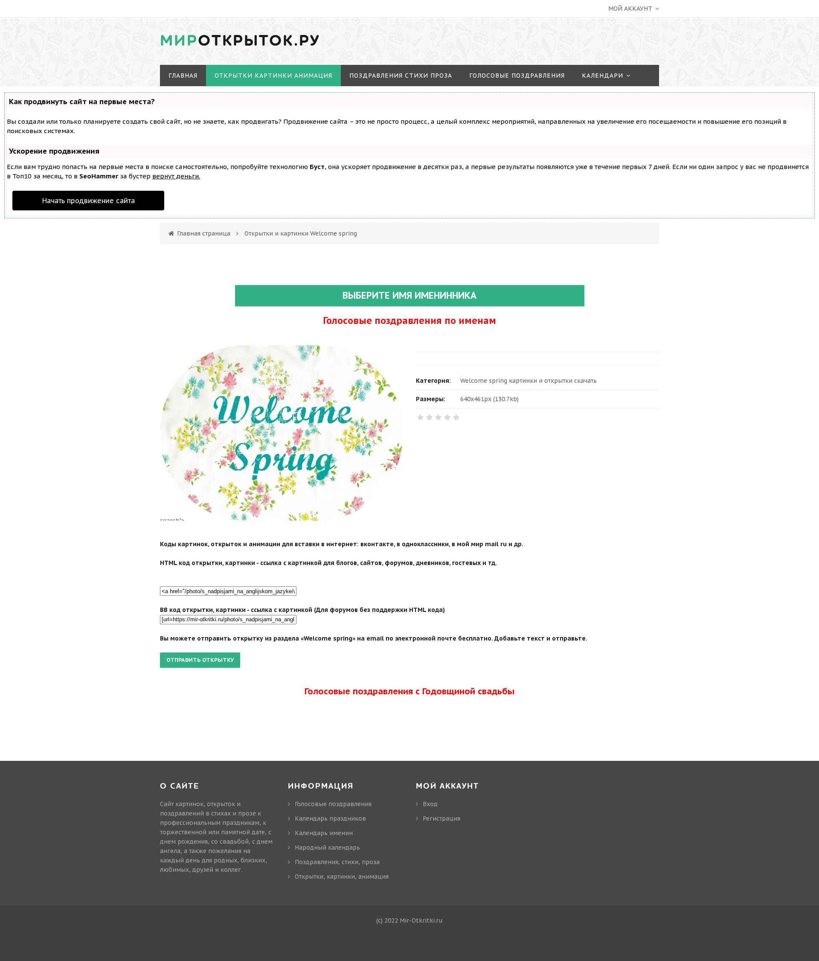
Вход (430, 804)
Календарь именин (324, 833)
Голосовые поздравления (333, 804)
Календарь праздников (330, 818)
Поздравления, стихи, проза (337, 862)
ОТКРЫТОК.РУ (240, 41)
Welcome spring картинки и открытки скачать (528, 380)
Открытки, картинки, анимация (342, 876)
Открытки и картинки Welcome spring (300, 233)
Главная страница (203, 233)
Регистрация (441, 818)
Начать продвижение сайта (88, 200)
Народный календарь (327, 847)
